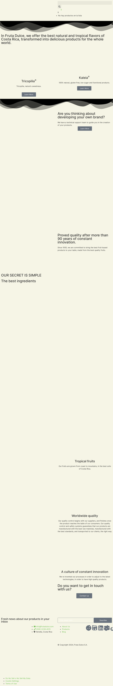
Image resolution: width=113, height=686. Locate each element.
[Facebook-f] (88, 628)
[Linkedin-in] (94, 628)
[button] (85, 3)
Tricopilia (28, 81)
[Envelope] (107, 628)
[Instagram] (101, 628)
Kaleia (84, 78)
